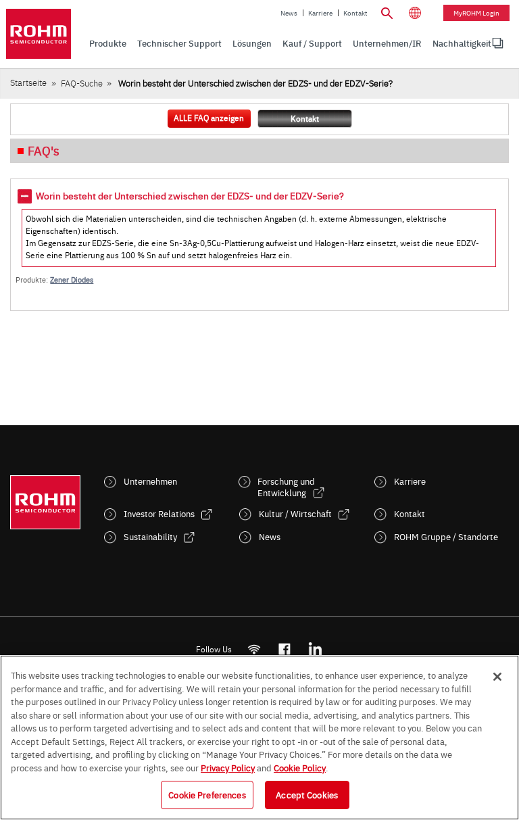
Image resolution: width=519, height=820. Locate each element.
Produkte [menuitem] (107, 43)
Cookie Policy (300, 767)
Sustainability (150, 536)
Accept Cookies (307, 794)
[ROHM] (38, 34)
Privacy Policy (228, 767)
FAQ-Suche (82, 83)
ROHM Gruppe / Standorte (446, 536)
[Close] (497, 677)
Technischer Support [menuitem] (179, 43)
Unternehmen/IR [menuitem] (387, 43)
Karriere (320, 12)
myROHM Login (476, 13)
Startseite (28, 82)
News (288, 12)
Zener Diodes (71, 279)
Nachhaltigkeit (461, 43)
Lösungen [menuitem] (252, 43)
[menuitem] (462, 43)
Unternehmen (150, 481)
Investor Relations (159, 513)
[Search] (386, 11)
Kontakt (355, 12)
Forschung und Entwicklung (286, 486)
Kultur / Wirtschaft (295, 513)
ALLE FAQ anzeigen (209, 117)
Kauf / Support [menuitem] (312, 43)
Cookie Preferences (206, 794)
